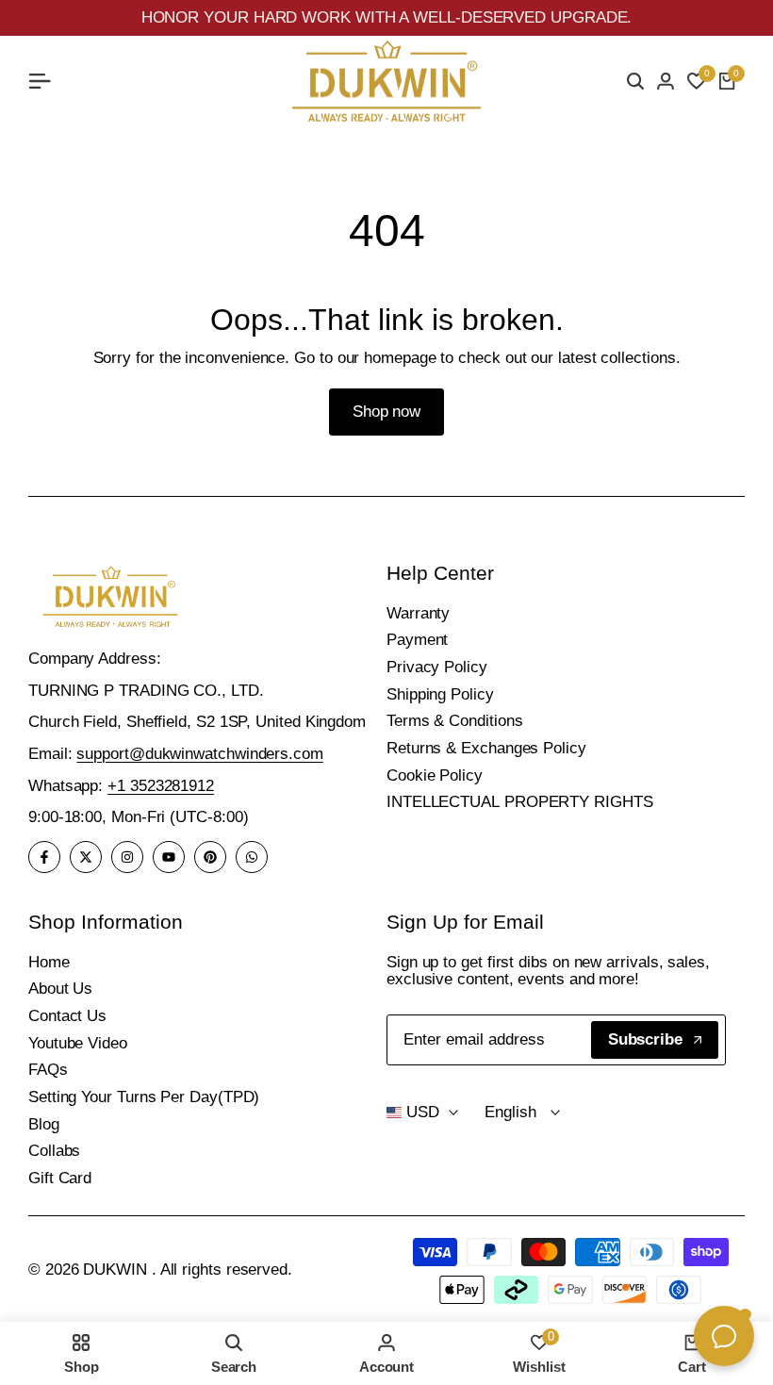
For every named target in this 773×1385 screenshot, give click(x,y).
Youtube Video (77, 1043)
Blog (43, 1124)
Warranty (418, 613)
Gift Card (59, 1178)
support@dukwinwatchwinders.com (199, 754)
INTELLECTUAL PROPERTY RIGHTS (519, 802)
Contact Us (67, 1016)
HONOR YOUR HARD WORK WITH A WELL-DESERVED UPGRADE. (387, 17)
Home (49, 962)
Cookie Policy (434, 775)
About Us (60, 989)
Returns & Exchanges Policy (486, 748)
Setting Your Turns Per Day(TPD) (143, 1097)
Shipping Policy (440, 694)
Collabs (54, 1151)
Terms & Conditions (454, 721)
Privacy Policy (436, 667)
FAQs (48, 1070)
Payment (417, 640)
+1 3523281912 (160, 786)
